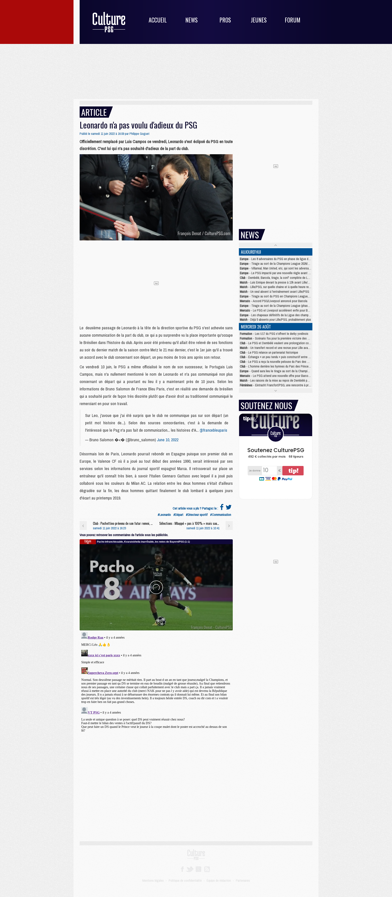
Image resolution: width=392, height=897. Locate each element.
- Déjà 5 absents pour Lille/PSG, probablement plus (275, 319)
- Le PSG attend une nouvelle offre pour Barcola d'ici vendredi (283, 375)
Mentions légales (153, 880)
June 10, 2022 (167, 439)
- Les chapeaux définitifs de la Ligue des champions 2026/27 (282, 315)
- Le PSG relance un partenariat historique (269, 352)
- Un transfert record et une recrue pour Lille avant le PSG (280, 347)
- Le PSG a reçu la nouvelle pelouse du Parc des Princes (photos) (283, 361)
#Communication (220, 514)
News (191, 20)
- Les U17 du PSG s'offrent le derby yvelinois (274, 333)
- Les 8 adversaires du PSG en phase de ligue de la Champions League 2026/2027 (295, 259)
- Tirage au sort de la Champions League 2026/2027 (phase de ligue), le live (291, 263)
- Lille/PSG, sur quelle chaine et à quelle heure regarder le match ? (285, 287)
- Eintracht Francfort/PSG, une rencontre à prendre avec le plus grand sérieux (294, 385)
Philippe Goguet (139, 133)
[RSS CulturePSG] (207, 869)
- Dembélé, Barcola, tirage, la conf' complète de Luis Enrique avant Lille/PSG (290, 277)
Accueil (158, 20)
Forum (292, 20)
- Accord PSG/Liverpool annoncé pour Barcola (273, 301)
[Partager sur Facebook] (222, 508)
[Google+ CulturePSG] (198, 869)
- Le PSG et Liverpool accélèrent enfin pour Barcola (277, 310)
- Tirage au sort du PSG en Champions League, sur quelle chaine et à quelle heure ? (297, 296)
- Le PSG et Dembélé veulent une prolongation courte (277, 343)
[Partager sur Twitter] (229, 508)
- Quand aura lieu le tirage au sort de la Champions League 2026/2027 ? (288, 371)
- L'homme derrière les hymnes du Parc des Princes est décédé (282, 366)
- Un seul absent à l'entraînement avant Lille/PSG (274, 291)
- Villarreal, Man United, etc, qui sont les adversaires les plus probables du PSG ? (294, 268)
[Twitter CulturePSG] (190, 869)
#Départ (178, 514)
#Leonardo (164, 514)
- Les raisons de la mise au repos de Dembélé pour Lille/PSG (281, 380)
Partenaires (243, 880)
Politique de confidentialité (185, 880)
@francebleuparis (213, 430)
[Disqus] (156, 681)
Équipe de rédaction (219, 880)
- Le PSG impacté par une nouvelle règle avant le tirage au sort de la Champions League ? (301, 273)
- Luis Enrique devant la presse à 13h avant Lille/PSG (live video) (284, 282)
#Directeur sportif (197, 514)
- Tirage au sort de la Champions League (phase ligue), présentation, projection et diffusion (301, 305)
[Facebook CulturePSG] (182, 869)
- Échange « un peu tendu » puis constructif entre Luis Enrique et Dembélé (289, 357)
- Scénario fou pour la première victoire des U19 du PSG (281, 338)
